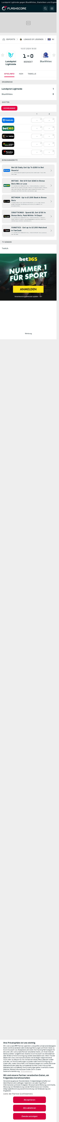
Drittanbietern (26, 1071)
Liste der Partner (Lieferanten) (18, 1094)
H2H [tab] (21, 74)
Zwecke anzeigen (29, 1116)
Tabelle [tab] (32, 74)
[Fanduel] (8, 120)
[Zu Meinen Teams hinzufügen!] (2, 55)
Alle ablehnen (29, 1108)
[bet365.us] (8, 128)
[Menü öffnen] (52, 8)
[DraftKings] (8, 144)
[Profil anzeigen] (11, 55)
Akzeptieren (29, 1100)
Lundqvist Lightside (10, 63)
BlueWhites (46, 61)
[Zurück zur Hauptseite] (16, 8)
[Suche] (45, 8)
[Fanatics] (8, 152)
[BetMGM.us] (8, 136)
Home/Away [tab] (9, 108)
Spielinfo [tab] (9, 74)
